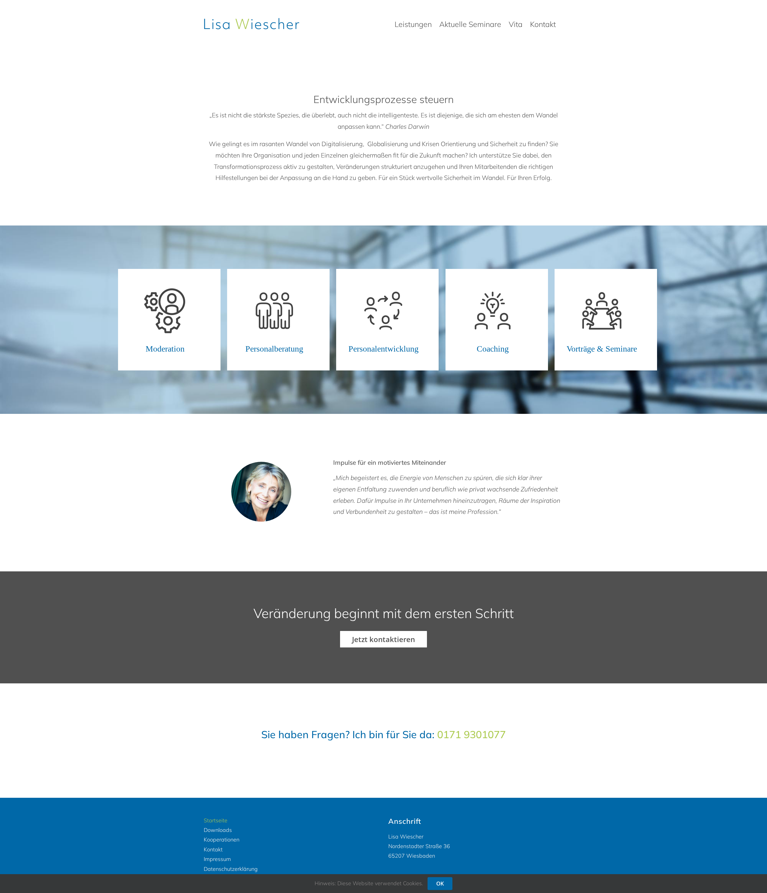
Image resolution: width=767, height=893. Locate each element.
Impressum (217, 859)
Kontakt (213, 849)
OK (440, 883)
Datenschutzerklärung (231, 868)
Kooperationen (221, 839)
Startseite (215, 820)
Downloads (218, 830)
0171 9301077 (471, 734)
